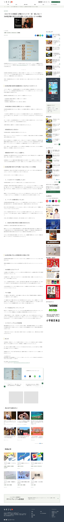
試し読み (52, 96)
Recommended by (37, 443)
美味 (8, 4)
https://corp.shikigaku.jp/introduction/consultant (21, 362)
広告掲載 (53, 514)
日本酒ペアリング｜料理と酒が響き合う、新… (56, 125)
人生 (32, 484)
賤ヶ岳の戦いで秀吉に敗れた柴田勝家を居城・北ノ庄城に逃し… (56, 73)
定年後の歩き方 (50, 110)
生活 (43, 4)
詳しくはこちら (53, 191)
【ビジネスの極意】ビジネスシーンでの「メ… (23, 464)
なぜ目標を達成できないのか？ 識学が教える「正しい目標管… (56, 41)
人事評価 (8, 466)
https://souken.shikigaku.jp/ (13, 361)
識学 (5, 32)
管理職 (19, 32)
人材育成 (12, 466)
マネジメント (14, 32)
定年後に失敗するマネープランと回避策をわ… (56, 135)
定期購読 (52, 98)
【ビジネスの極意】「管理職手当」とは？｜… (10, 482)
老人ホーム (55, 110)
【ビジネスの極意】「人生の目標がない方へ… (37, 482)
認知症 (57, 108)
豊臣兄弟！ (49, 107)
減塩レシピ (49, 108)
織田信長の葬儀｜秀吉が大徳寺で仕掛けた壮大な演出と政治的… (56, 60)
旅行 (16, 4)
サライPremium (43, 513)
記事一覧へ (56, 144)
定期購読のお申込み (54, 512)
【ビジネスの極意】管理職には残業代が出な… (23, 482)
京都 (48, 111)
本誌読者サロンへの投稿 (55, 511)
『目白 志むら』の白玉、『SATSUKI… (56, 120)
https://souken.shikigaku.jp (22, 65)
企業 (7, 484)
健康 (35, 4)
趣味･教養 (25, 4)
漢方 (51, 111)
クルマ (53, 107)
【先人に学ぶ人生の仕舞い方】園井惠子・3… (56, 130)
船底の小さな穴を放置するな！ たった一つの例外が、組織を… (56, 35)
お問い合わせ (53, 516)
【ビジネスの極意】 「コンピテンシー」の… (10, 464)
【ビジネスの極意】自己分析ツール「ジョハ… (37, 464)
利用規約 (53, 515)
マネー (53, 108)
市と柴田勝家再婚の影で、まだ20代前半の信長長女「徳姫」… (56, 54)
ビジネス (8, 6)
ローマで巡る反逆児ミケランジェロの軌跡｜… (56, 140)
